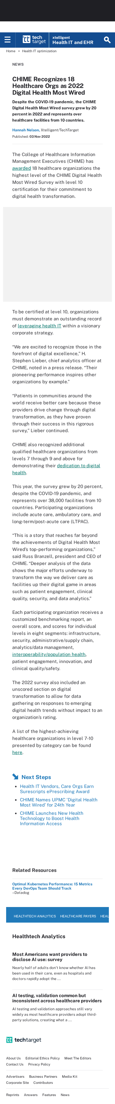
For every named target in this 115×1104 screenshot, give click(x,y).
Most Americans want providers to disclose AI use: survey (49, 957)
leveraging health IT (39, 325)
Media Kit (69, 1076)
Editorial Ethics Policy (42, 1058)
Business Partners (43, 1076)
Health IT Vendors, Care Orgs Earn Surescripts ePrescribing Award (57, 789)
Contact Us (15, 1064)
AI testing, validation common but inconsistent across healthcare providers (57, 998)
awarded (21, 168)
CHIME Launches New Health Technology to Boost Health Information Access (51, 818)
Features (49, 1095)
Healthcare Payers (78, 916)
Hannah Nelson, (26, 130)
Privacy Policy (39, 1064)
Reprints (12, 1095)
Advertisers (15, 1076)
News (18, 64)
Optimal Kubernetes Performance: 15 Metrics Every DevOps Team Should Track (52, 886)
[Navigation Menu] (7, 40)
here (17, 752)
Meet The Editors (77, 1058)
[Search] (107, 40)
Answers (31, 1095)
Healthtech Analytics (35, 916)
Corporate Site (17, 1082)
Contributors (43, 1082)
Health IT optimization (39, 51)
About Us (13, 1058)
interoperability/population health (49, 654)
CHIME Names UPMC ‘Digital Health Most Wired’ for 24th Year (59, 802)
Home (10, 51)
